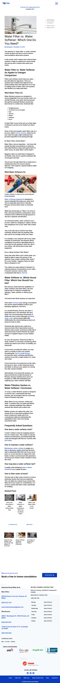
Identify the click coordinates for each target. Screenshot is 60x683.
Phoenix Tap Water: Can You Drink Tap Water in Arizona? (8, 543)
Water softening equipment (14, 199)
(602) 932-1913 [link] (6, 602)
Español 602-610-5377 (34, 7)
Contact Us (55, 678)
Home (10, 678)
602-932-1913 (24, 7)
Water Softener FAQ (37, 678)
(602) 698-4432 (6, 633)
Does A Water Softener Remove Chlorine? (20, 542)
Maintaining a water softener (14, 448)
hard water (8, 440)
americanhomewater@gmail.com (12, 607)
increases (15, 303)
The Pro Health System (22, 353)
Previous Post (12, 524)
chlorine (24, 273)
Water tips (26, 678)
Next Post (30, 524)
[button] (56, 3)
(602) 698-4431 (6, 622)
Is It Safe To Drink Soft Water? (31, 541)
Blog (47, 678)
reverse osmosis (20, 133)
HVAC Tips (18, 678)
